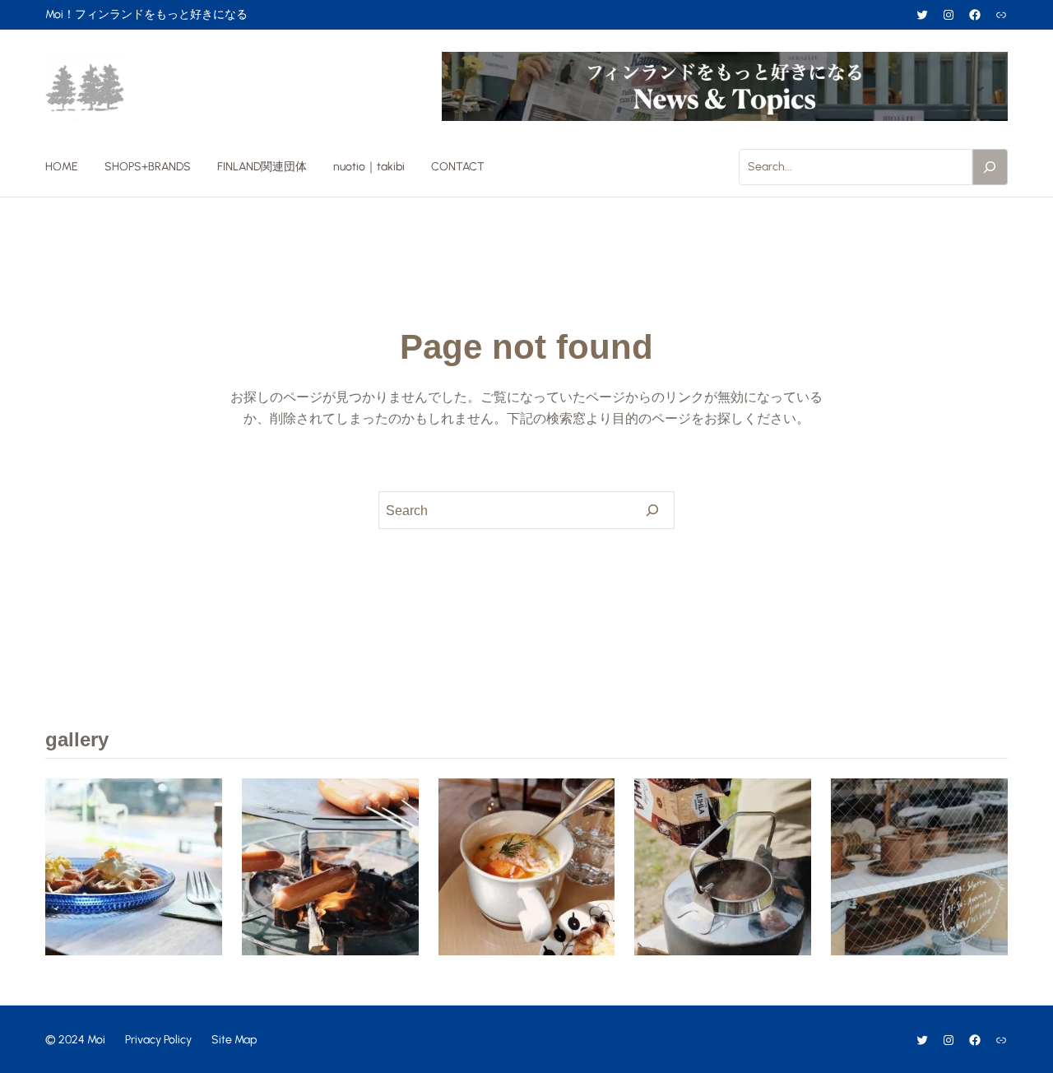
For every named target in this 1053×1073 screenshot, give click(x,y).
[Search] (990, 167)
